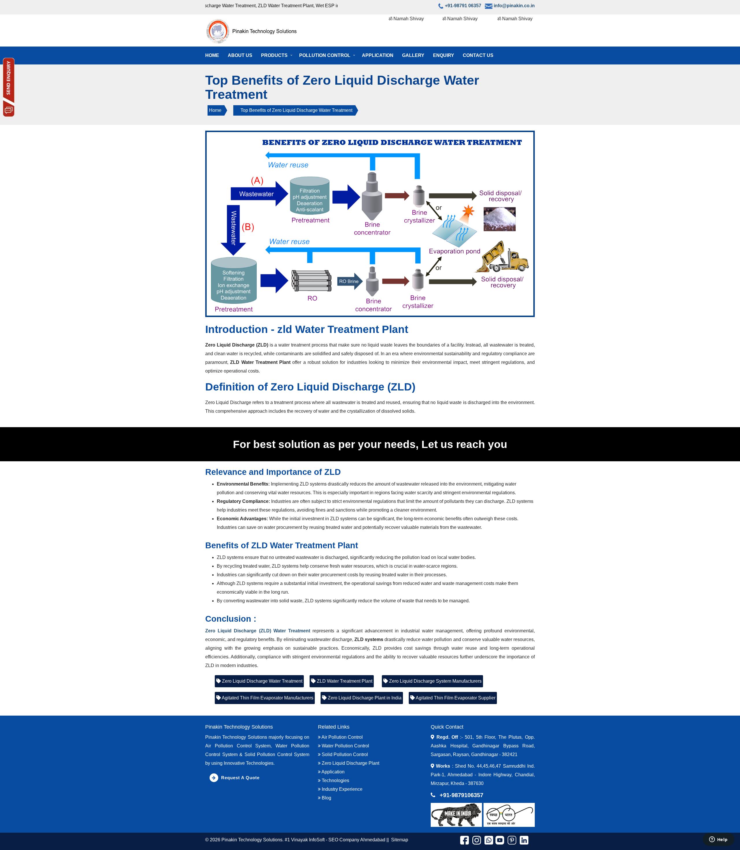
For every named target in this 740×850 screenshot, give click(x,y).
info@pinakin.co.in (514, 5)
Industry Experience (341, 789)
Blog (326, 797)
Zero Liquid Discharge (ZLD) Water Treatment (257, 630)
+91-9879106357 (461, 795)
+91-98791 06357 (463, 5)
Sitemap (399, 839)
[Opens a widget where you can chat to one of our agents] (718, 840)
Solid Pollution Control (344, 754)
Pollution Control (324, 55)
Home (212, 55)
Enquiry (443, 55)
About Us (240, 55)
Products (274, 55)
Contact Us (478, 55)
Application (377, 55)
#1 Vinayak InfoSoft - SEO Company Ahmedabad (335, 839)
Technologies (335, 780)
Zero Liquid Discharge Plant (350, 763)
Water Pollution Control (345, 745)
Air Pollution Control (342, 737)
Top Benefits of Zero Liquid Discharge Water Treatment (296, 110)
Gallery (413, 55)
